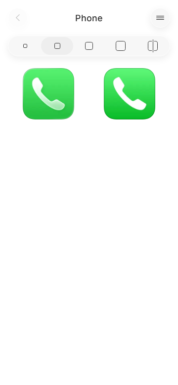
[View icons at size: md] (57, 46)
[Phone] (48, 93)
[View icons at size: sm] (25, 46)
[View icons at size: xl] (120, 46)
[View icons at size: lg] (89, 46)
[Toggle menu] (160, 18)
